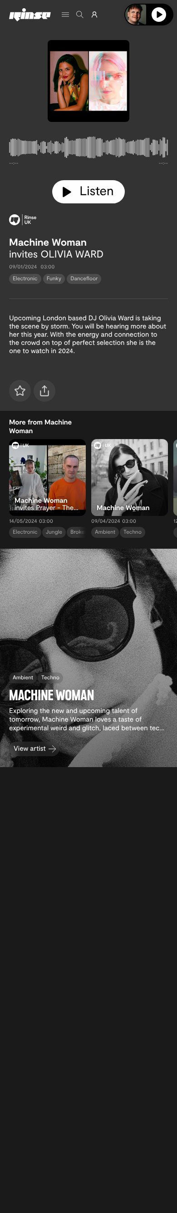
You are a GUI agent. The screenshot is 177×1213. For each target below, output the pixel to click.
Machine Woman (48, 242)
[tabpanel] (88, 149)
